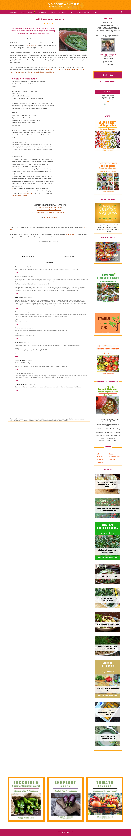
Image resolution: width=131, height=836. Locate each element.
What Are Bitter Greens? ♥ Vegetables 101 (108, 551)
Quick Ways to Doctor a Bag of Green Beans (49, 212)
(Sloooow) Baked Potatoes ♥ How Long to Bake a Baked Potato (108, 484)
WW (71, 12)
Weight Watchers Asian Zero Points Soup (108, 432)
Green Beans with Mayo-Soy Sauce (49, 207)
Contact (110, 61)
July (108, 227)
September (100, 229)
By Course (62, 12)
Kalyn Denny (19, 297)
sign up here (70, 234)
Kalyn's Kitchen (27, 193)
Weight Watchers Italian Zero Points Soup (108, 429)
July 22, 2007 (26, 342)
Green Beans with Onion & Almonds (49, 210)
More (95, 12)
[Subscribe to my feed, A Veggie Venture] (108, 101)
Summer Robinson (21, 384)
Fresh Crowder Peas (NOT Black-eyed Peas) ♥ (108, 648)
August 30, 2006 (27, 267)
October (107, 229)
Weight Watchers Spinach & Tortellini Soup (107, 435)
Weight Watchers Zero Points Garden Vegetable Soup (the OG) (108, 420)
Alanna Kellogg (20, 276)
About (105, 61)
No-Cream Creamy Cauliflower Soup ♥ (108, 738)
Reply (16, 272)
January (98, 225)
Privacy (67, 832)
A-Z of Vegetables (107, 64)
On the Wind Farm (32, 45)
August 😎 (31, 12)
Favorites (42, 12)
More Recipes (69, 256)
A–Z (22, 12)
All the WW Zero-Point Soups (107, 440)
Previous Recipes (28, 256)
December (108, 231)
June (104, 227)
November (114, 229)
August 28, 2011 (31, 384)
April (116, 225)
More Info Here (107, 99)
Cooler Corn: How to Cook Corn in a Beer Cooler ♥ (108, 712)
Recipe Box (13, 12)
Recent (52, 12)
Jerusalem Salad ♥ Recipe (107, 576)
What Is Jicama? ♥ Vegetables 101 (108, 689)
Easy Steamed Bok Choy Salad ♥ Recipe (108, 599)
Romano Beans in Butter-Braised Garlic (41, 72)
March (111, 225)
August (114, 227)
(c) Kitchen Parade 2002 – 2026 (65, 831)
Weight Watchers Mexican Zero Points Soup (108, 425)
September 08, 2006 (28, 328)
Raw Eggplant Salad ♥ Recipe (108, 625)
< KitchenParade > (83, 12)
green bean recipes (50, 217)
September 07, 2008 (28, 373)
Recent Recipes (107, 63)
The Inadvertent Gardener (19, 195)
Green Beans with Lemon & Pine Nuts (57, 70)
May (99, 227)
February (105, 225)
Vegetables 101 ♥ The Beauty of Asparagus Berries (108, 509)
